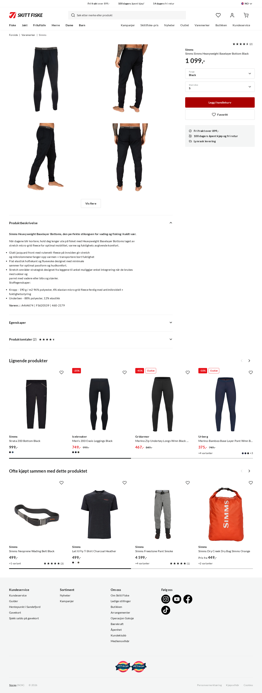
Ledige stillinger (121, 601)
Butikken (221, 25)
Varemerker (202, 25)
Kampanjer (128, 25)
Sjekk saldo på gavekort (24, 618)
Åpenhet (116, 629)
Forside (13, 35)
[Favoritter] (218, 15)
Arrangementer (120, 612)
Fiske (12, 25)
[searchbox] (130, 15)
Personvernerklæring (209, 685)
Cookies (248, 685)
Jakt (24, 25)
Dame (69, 25)
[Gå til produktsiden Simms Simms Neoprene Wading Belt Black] (36, 514)
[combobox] (127, 15)
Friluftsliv (39, 25)
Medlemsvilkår (120, 641)
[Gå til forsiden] (26, 15)
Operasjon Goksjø (122, 618)
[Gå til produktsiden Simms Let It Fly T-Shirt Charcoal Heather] (99, 514)
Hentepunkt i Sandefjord (24, 606)
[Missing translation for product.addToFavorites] (61, 372)
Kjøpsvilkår (232, 685)
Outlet (184, 25)
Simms (43, 35)
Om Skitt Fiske (120, 595)
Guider (13, 601)
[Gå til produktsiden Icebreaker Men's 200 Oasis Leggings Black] (99, 404)
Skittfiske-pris (149, 25)
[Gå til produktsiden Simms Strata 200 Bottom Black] (36, 404)
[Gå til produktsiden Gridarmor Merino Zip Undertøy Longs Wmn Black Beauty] (162, 404)
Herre (56, 25)
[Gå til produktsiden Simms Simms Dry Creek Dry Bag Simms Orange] (225, 514)
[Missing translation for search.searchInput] (71, 15)
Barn (82, 25)
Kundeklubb (118, 635)
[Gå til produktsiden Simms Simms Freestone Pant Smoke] (162, 514)
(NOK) (16, 685)
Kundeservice (241, 25)
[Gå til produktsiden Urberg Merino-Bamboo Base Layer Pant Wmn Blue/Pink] (225, 404)
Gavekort (15, 612)
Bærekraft (117, 624)
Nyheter (169, 25)
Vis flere (90, 203)
